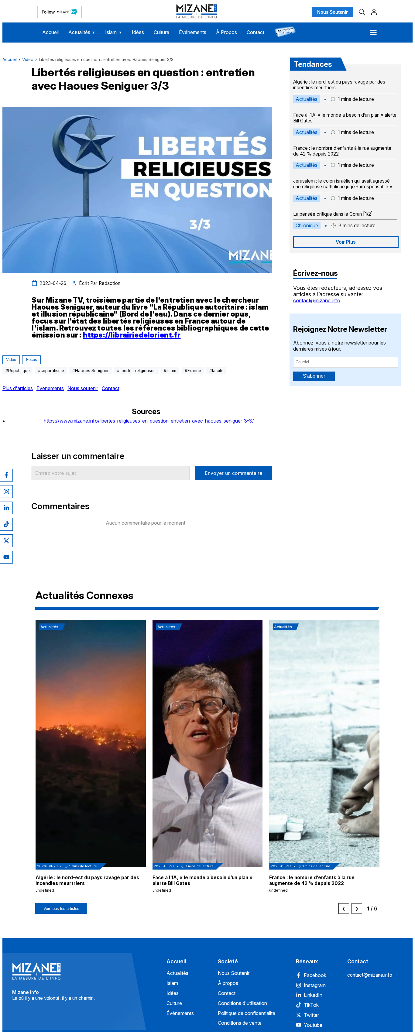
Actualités (82, 32)
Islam (113, 32)
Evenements (50, 388)
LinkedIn (313, 995)
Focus (31, 359)
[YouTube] (6, 557)
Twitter (311, 1015)
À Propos (226, 32)
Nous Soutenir (332, 12)
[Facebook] (6, 475)
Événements (192, 32)
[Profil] (374, 11)
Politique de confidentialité (246, 1013)
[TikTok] (6, 524)
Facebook (315, 975)
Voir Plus (346, 242)
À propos (228, 983)
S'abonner (314, 376)
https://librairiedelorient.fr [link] (132, 335)
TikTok (311, 1005)
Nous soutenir (82, 388)
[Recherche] (361, 11)
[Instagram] (6, 491)
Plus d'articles (17, 388)
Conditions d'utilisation (242, 1003)
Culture (161, 32)
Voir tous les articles (61, 908)
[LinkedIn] (6, 508)
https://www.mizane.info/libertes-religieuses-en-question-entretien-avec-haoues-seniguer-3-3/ (149, 421)
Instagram (315, 985)
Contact (255, 32)
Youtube (313, 1025)
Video (27, 59)
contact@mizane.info (316, 300)
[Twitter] (6, 540)
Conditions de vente (240, 1023)
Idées (138, 32)
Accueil (50, 32)
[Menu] (373, 32)
